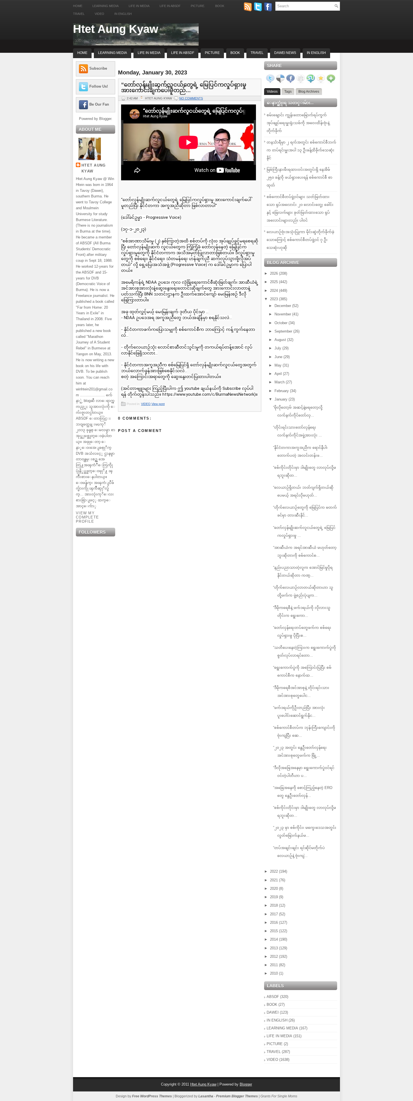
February (282, 391)
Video (99, 13)
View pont (158, 404)
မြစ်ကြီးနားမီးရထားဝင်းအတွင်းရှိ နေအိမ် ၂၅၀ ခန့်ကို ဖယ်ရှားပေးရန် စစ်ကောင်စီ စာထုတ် (299, 177)
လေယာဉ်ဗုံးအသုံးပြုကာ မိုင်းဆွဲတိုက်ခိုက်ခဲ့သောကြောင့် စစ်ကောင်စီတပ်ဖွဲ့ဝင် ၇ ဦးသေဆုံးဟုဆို (300, 240)
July (278, 348)
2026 (274, 273)
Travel (79, 13)
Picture (212, 53)
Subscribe (98, 68)
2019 (274, 897)
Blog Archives (308, 92)
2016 (274, 922)
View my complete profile (87, 517)
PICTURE (275, 1044)
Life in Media (139, 6)
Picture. (198, 6)
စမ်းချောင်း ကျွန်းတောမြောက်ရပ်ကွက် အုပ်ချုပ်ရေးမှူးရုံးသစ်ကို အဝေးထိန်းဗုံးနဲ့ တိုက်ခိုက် (298, 123)
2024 (274, 290)
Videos (272, 92)
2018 (274, 905)
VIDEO (146, 404)
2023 (274, 299)
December (283, 306)
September (283, 331)
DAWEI (273, 1012)
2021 (274, 880)
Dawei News (285, 53)
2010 (274, 973)
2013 (274, 948)
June (278, 357)
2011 (274, 965)
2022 (274, 871)
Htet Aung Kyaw (115, 29)
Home (77, 6)
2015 (274, 931)
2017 (274, 914)
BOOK (272, 1004)
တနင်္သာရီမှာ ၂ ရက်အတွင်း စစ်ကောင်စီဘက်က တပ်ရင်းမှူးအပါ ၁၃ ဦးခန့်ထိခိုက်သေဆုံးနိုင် (301, 150)
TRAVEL (274, 1052)
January (281, 399)
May (278, 365)
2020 (274, 888)
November (283, 314)
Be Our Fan (99, 104)
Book (219, 6)
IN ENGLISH (277, 1020)
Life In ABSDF (182, 53)
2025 (274, 282)
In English (123, 13)
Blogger (105, 119)
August (280, 340)
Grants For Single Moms (278, 1096)
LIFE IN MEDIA (279, 1036)
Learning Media (105, 6)
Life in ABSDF (170, 6)
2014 (274, 939)
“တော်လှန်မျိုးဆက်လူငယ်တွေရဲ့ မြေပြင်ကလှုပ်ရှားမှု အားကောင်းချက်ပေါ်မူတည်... (183, 87)
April (278, 374)
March (280, 382)
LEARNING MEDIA (282, 1028)
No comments (191, 98)
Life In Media (149, 53)
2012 (274, 956)
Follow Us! (98, 86)
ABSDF (273, 997)
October (281, 323)
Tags (288, 92)
